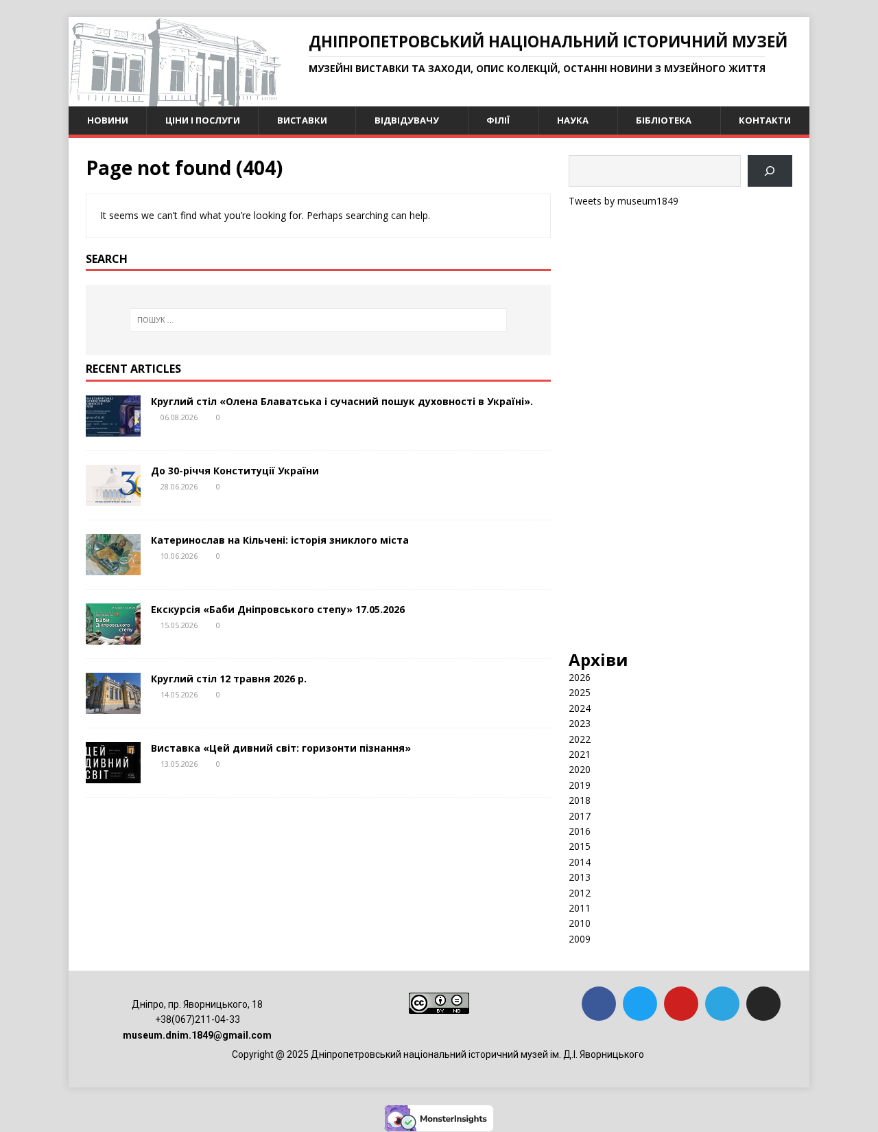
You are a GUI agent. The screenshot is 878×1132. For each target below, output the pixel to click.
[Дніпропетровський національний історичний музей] (175, 98)
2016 (580, 831)
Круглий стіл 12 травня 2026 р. (229, 678)
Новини (107, 120)
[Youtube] (681, 1003)
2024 (580, 708)
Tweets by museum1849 (623, 200)
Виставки (302, 120)
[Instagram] (763, 1003)
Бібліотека (663, 120)
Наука (573, 120)
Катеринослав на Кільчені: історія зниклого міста (280, 539)
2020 (580, 769)
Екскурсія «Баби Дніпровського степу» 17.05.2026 (278, 609)
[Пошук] (770, 171)
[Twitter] (640, 1003)
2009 (580, 938)
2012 (580, 892)
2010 (580, 922)
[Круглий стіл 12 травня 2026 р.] (113, 706)
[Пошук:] (318, 320)
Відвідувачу (407, 120)
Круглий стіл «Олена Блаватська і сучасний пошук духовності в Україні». (342, 401)
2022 (580, 739)
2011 (580, 907)
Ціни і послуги (202, 120)
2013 (580, 876)
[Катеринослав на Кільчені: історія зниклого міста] (113, 567)
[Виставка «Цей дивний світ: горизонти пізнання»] (113, 775)
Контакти (765, 120)
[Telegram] (722, 1003)
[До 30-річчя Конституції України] (113, 498)
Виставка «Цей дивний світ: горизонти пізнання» (281, 747)
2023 (580, 723)
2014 (580, 861)
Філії (498, 120)
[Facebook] (599, 1003)
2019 (580, 785)
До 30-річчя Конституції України (235, 470)
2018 (580, 800)
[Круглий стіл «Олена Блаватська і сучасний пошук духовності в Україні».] (113, 428)
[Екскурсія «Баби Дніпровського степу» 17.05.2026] (113, 636)
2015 (580, 846)
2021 (580, 754)
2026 (580, 677)
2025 (580, 692)
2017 (580, 815)
